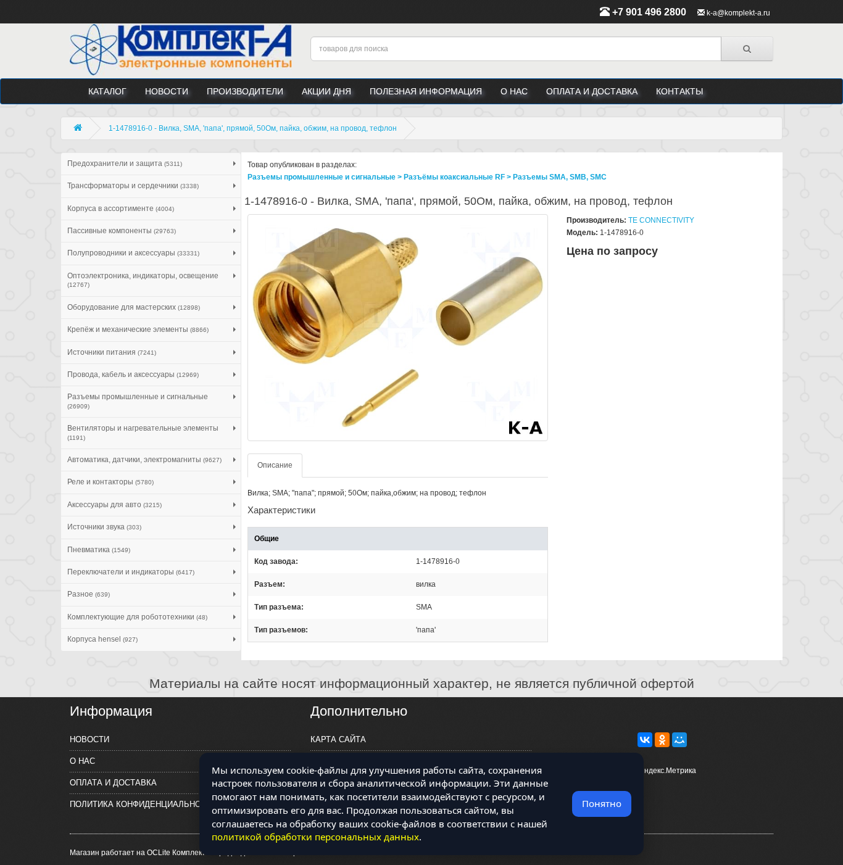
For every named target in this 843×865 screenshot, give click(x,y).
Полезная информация (426, 91)
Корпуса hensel (102, 639)
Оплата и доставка (591, 91)
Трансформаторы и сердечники (133, 185)
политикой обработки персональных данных (315, 836)
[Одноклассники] (662, 739)
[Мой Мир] (679, 739)
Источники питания (111, 352)
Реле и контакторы (110, 482)
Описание (275, 465)
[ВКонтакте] (644, 739)
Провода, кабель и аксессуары (133, 374)
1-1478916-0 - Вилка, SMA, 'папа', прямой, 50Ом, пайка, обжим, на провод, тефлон (253, 128)
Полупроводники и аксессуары (133, 253)
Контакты (679, 91)
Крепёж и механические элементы (138, 329)
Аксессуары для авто (114, 504)
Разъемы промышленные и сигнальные (137, 400)
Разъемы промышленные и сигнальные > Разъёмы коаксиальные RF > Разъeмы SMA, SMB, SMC (427, 177)
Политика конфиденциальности (143, 804)
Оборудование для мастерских (133, 307)
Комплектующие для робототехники (137, 617)
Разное (88, 594)
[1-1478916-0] (398, 327)
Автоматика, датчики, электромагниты (144, 459)
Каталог (107, 91)
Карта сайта (338, 739)
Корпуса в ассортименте (120, 208)
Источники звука (104, 527)
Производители (245, 91)
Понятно (601, 803)
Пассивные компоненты (121, 230)
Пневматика (98, 549)
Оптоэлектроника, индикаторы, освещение (142, 279)
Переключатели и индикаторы (130, 572)
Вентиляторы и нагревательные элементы (142, 432)
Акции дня (326, 91)
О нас (514, 91)
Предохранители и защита (124, 163)
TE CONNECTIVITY (661, 220)
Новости (166, 91)
